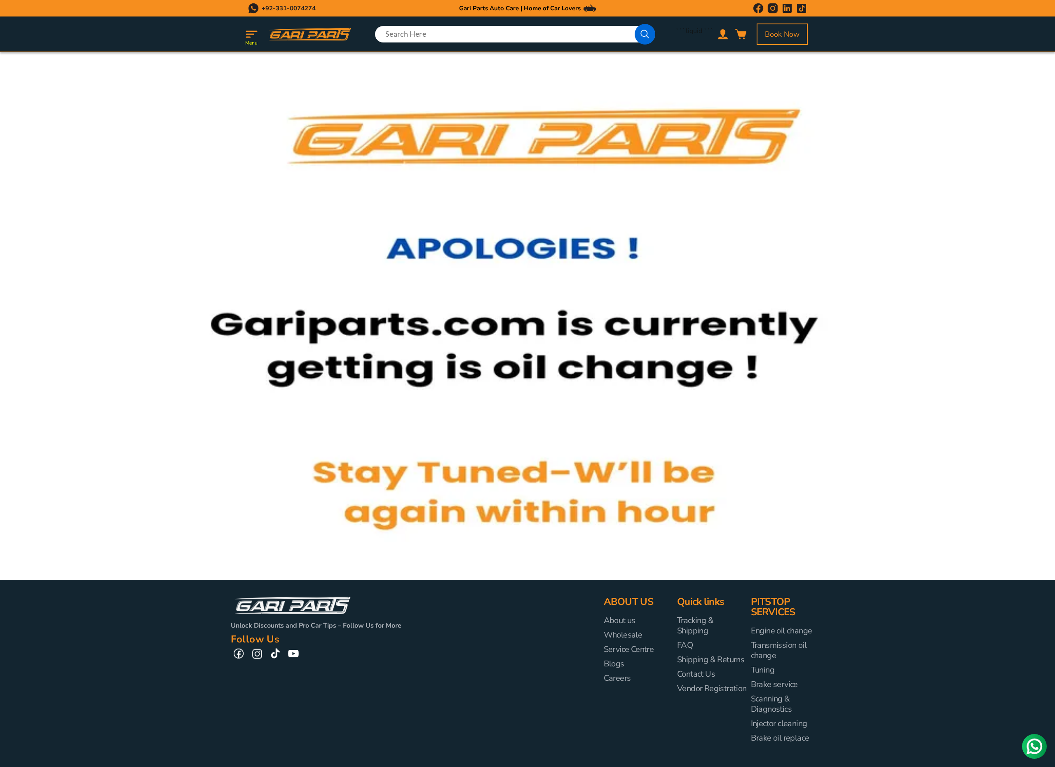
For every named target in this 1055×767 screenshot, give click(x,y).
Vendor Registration (712, 688)
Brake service (774, 684)
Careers (617, 678)
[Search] (645, 34)
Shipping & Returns (710, 659)
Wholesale (623, 634)
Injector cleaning (779, 723)
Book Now (782, 34)
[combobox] (515, 34)
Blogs (614, 663)
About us (619, 620)
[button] (251, 34)
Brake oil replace (780, 737)
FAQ (685, 645)
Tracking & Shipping (695, 625)
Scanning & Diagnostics (771, 704)
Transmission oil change (778, 650)
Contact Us (696, 674)
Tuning (762, 669)
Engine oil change (781, 631)
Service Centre (629, 649)
